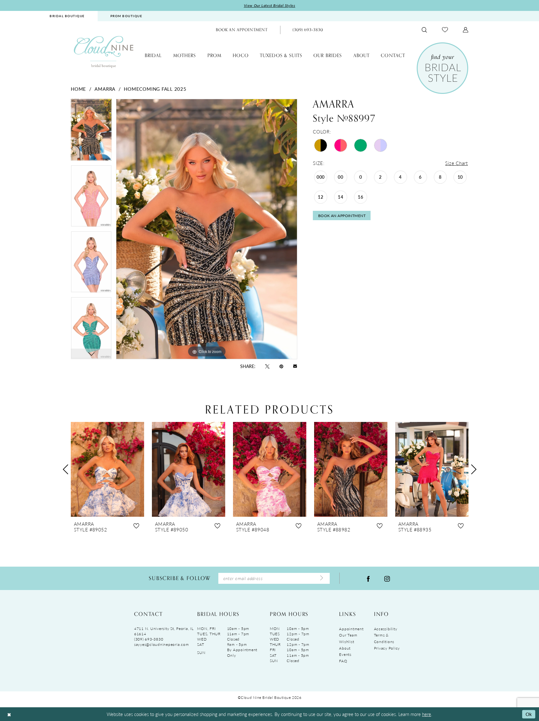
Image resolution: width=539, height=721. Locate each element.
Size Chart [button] (456, 163)
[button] (465, 29)
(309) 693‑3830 (148, 639)
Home (78, 88)
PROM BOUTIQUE (126, 16)
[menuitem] (67, 16)
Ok (529, 714)
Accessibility (385, 628)
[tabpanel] (91, 132)
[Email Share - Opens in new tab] (295, 366)
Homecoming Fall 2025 (155, 88)
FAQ (343, 661)
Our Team (348, 635)
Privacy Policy (387, 648)
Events (345, 654)
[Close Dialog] (9, 714)
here (426, 714)
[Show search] (424, 29)
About (345, 648)
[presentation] (107, 469)
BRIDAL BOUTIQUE (67, 16)
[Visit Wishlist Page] (445, 30)
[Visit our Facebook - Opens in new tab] (368, 578)
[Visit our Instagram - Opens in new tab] (387, 578)
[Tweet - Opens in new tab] (267, 366)
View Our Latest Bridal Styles (269, 5)
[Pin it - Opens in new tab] (281, 366)
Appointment (351, 628)
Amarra (105, 88)
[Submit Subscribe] (321, 578)
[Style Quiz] (442, 68)
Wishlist (346, 641)
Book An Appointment (342, 215)
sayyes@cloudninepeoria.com (161, 644)
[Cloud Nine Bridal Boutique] (103, 51)
